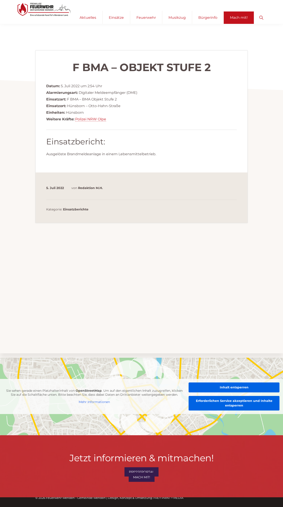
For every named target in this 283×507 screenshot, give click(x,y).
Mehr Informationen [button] (94, 402)
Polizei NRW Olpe (90, 119)
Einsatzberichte (75, 209)
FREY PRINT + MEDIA (168, 497)
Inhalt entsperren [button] (234, 387)
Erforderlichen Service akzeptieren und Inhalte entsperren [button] (234, 403)
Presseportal (141, 472)
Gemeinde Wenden (91, 497)
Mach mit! (141, 477)
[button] (261, 17)
